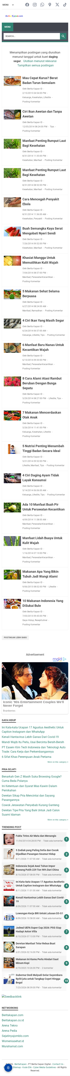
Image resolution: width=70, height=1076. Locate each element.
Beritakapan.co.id (13, 1020)
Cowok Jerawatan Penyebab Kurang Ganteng (30, 805)
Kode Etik (27, 1067)
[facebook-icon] (27, 5)
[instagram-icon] (35, 5)
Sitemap (17, 1067)
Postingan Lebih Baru (15, 637)
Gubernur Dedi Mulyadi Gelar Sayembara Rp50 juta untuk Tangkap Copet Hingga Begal (39, 979)
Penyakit (38, 218)
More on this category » (58, 762)
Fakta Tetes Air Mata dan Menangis (36, 835)
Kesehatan (37, 97)
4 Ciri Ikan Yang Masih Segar (43, 320)
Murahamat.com (12, 1046)
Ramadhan (37, 310)
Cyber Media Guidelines (44, 1067)
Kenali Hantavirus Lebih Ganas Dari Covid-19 (30, 737)
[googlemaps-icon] (50, 5)
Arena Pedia (9, 1030)
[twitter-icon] (57, 5)
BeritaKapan (21, 1064)
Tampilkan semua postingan (35, 65)
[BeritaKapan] (12, 16)
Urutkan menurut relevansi (40, 61)
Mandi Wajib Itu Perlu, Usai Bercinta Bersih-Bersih (33, 742)
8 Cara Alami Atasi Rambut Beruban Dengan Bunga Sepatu (42, 383)
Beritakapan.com (12, 1015)
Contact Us (57, 1064)
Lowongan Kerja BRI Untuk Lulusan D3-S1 (39, 913)
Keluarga (26, 97)
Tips (52, 126)
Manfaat (38, 160)
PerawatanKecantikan (42, 277)
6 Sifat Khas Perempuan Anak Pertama (26, 757)
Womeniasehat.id (13, 1041)
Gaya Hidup (28, 620)
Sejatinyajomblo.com (15, 1036)
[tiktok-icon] (65, 5)
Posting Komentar (31, 101)
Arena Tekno (10, 1025)
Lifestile (47, 97)
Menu (7, 27)
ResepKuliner (41, 620)
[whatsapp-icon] (42, 5)
